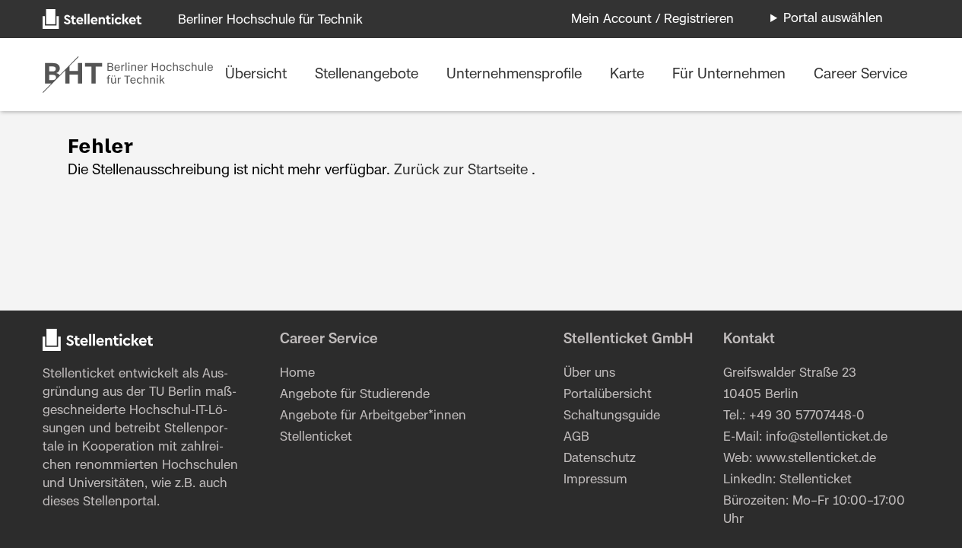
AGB (576, 437)
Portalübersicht (608, 394)
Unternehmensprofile (516, 74)
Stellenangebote (368, 74)
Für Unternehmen (730, 74)
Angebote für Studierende (355, 394)
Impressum (595, 479)
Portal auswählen (833, 18)
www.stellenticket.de (816, 458)
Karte (629, 74)
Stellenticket (79, 374)
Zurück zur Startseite (461, 170)
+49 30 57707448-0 (807, 415)
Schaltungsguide (612, 415)
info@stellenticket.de (826, 437)
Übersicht (258, 74)
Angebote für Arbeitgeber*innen (373, 415)
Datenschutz (600, 458)
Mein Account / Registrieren (652, 19)
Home (297, 373)
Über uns (589, 373)
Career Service (860, 74)
